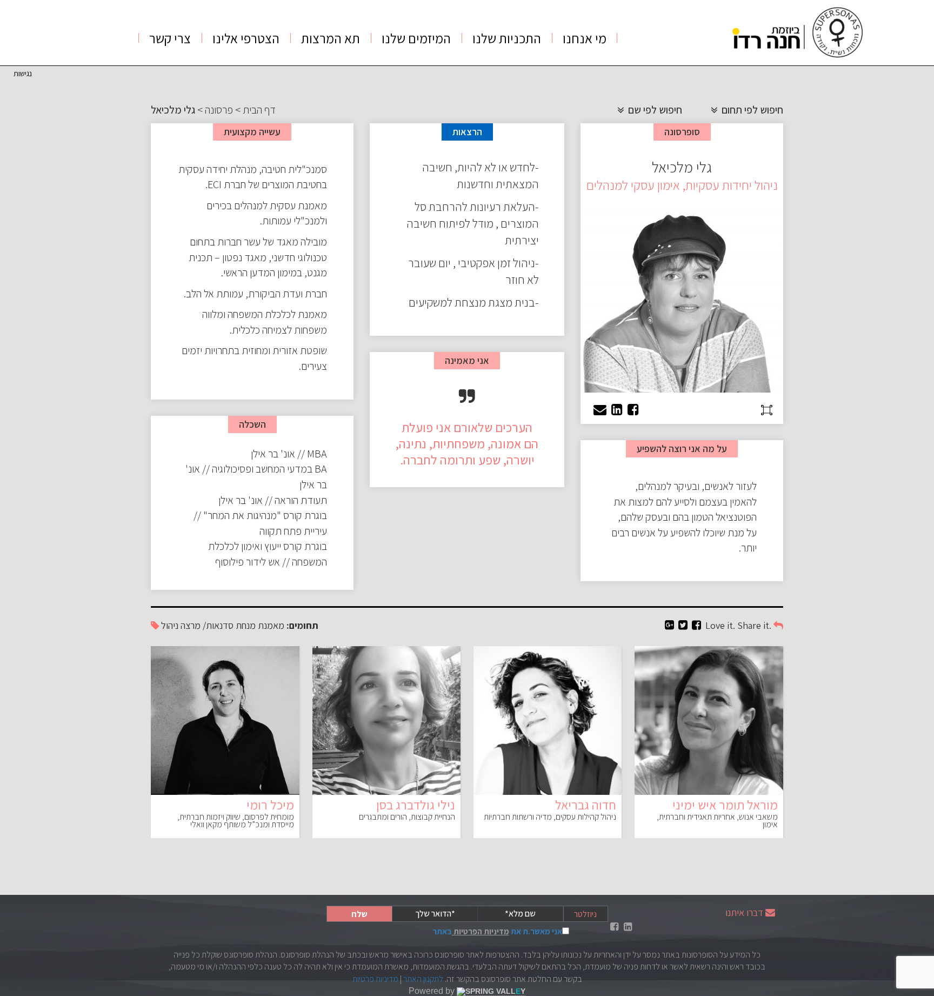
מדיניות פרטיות (375, 979)
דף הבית (259, 110)
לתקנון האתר (423, 979)
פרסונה (219, 110)
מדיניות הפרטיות (480, 931)
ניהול (169, 625)
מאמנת (271, 625)
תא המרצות (330, 38)
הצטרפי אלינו (245, 38)
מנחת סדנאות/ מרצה (218, 625)
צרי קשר (170, 38)
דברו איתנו (744, 912)
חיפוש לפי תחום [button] (751, 109)
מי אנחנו (584, 38)
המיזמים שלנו (416, 38)
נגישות (23, 73)
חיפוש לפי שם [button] (654, 109)
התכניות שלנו (506, 38)
